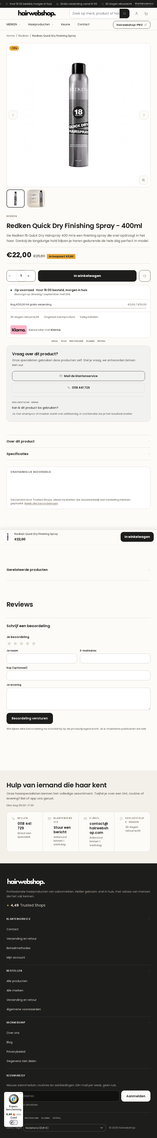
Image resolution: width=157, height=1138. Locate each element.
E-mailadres (88, 650)
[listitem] (16, 199)
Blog (9, 1042)
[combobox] (99, 13)
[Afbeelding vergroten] (143, 180)
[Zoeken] (124, 13)
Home (11, 36)
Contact (13, 929)
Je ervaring (14, 684)
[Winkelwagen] (145, 13)
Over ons (13, 1033)
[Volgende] (143, 115)
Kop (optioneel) (17, 667)
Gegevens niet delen (21, 1061)
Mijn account (16, 957)
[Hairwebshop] (36, 13)
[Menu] (20, 1094)
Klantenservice (144, 3)
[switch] (14, 1122)
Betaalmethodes (18, 948)
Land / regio (14, 1127)
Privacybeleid (16, 1052)
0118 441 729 (81, 388)
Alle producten (17, 981)
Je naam (12, 650)
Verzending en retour (22, 939)
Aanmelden (135, 1096)
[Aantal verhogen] (30, 275)
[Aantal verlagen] (12, 275)
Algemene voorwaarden (24, 1009)
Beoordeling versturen (30, 718)
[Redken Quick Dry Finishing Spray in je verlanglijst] (144, 276)
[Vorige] (13, 115)
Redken (23, 36)
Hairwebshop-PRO (130, 25)
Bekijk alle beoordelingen (41, 503)
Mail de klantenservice (81, 376)
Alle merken (15, 990)
